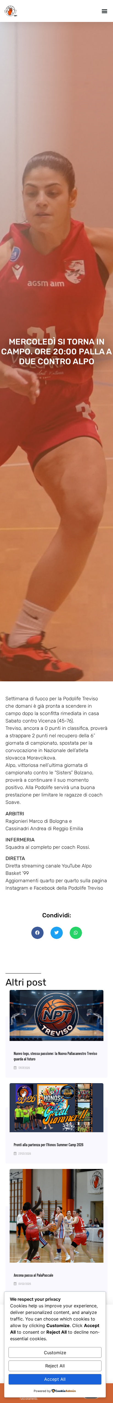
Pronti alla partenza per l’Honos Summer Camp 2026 (48, 1144)
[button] (104, 11)
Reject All (55, 1365)
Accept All (55, 1379)
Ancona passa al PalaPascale (33, 1275)
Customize (55, 1352)
